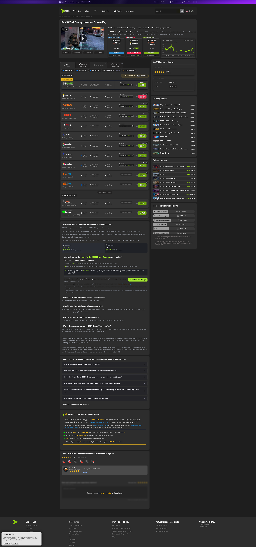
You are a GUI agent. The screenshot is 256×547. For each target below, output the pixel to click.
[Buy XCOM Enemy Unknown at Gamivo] (71, 105)
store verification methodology (98, 422)
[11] (63, 461)
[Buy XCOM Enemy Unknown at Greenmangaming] (71, 211)
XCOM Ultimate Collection (174, 195)
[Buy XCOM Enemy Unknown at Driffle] (71, 134)
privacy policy (21, 538)
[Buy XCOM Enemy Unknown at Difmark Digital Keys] (71, 83)
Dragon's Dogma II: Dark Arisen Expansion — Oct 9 (174, 149)
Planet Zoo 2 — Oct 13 (174, 153)
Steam (129, 28)
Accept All (7, 543)
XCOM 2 (174, 174)
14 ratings (168, 73)
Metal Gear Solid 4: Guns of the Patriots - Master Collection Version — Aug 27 (174, 117)
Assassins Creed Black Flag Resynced (174, 199)
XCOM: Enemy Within (174, 170)
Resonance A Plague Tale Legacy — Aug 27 (174, 109)
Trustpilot (120, 432)
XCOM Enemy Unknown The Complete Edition (174, 166)
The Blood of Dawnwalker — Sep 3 (174, 129)
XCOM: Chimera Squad (174, 178)
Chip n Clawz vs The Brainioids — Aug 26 (174, 105)
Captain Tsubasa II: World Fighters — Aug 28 (174, 125)
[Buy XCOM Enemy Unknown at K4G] (71, 125)
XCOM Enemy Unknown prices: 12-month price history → (179, 56)
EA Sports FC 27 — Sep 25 (174, 141)
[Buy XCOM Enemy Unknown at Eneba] (71, 144)
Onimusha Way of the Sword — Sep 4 (174, 133)
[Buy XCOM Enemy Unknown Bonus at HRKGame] (71, 115)
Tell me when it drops (139, 280)
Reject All (15, 543)
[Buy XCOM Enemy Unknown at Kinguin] (71, 95)
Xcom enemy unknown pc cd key (82, 17)
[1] (69, 461)
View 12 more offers (105, 192)
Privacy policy (203, 526)
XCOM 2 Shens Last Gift (174, 183)
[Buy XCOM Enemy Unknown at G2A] (71, 174)
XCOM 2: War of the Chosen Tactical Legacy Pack (174, 191)
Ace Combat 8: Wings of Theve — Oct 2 (174, 145)
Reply (85, 472)
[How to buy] (146, 94)
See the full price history (124, 284)
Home (61, 17)
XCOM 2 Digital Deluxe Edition (174, 187)
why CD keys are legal (101, 425)
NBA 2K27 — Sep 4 (174, 137)
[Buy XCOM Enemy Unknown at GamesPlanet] (71, 202)
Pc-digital (67, 17)
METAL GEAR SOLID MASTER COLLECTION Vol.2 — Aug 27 (174, 113)
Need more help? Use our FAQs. (75, 404)
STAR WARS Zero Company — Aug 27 (174, 121)
